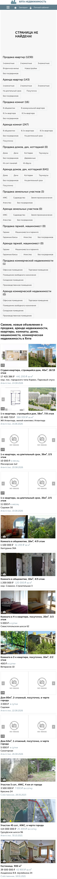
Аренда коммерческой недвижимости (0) (27, 293)
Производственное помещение (17, 285)
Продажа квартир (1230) (18, 57)
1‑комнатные (8, 63)
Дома (5, 153)
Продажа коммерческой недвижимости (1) (28, 262)
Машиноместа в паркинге (26, 232)
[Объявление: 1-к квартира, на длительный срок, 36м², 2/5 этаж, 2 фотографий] (14, 451)
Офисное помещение (13, 270)
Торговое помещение (38, 270)
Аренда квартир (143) (16, 79)
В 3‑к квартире (28, 113)
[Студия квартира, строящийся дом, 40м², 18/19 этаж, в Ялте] (14, 367)
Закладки (23, 8)
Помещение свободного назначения (19, 275)
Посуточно (32, 91)
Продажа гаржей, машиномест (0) (24, 226)
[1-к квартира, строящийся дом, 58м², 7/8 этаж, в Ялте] (14, 410)
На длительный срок (12, 91)
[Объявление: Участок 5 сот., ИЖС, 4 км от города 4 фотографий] (28, 781)
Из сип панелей (10, 163)
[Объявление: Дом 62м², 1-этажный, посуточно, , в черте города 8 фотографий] (14, 738)
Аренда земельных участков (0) (22, 209)
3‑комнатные (43, 63)
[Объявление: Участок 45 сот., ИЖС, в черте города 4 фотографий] (28, 822)
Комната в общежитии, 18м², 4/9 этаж (23, 541)
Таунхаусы (43, 153)
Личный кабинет (41, 8)
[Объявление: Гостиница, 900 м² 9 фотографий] (28, 863)
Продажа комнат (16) (16, 102)
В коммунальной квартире (33, 108)
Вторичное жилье (11, 68)
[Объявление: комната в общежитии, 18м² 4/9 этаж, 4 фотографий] (28, 538)
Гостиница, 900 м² (11, 866)
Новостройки (31, 68)
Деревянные (30, 158)
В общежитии (9, 108)
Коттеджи (28, 153)
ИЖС (5, 198)
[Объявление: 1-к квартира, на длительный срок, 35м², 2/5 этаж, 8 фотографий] (14, 495)
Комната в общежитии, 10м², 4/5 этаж (23, 579)
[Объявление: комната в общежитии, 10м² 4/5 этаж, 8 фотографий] (28, 576)
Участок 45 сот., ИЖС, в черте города (22, 825)
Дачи (16, 153)
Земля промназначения (41, 198)
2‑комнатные (26, 63)
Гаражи (6, 232)
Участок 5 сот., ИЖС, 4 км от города (21, 785)
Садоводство (19, 198)
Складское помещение (13, 280)
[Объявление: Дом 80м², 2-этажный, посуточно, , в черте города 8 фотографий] (14, 694)
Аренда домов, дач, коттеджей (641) (26, 169)
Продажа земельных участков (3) (23, 191)
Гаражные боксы (10, 237)
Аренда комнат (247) (16, 124)
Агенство (7, 203)
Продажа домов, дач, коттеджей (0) (25, 147)
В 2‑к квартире (9, 113)
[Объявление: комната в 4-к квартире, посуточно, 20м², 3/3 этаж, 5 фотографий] (28, 614)
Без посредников (10, 74)
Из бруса (27, 163)
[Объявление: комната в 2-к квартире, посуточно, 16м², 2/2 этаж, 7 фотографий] (28, 654)
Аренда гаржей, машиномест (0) (23, 243)
